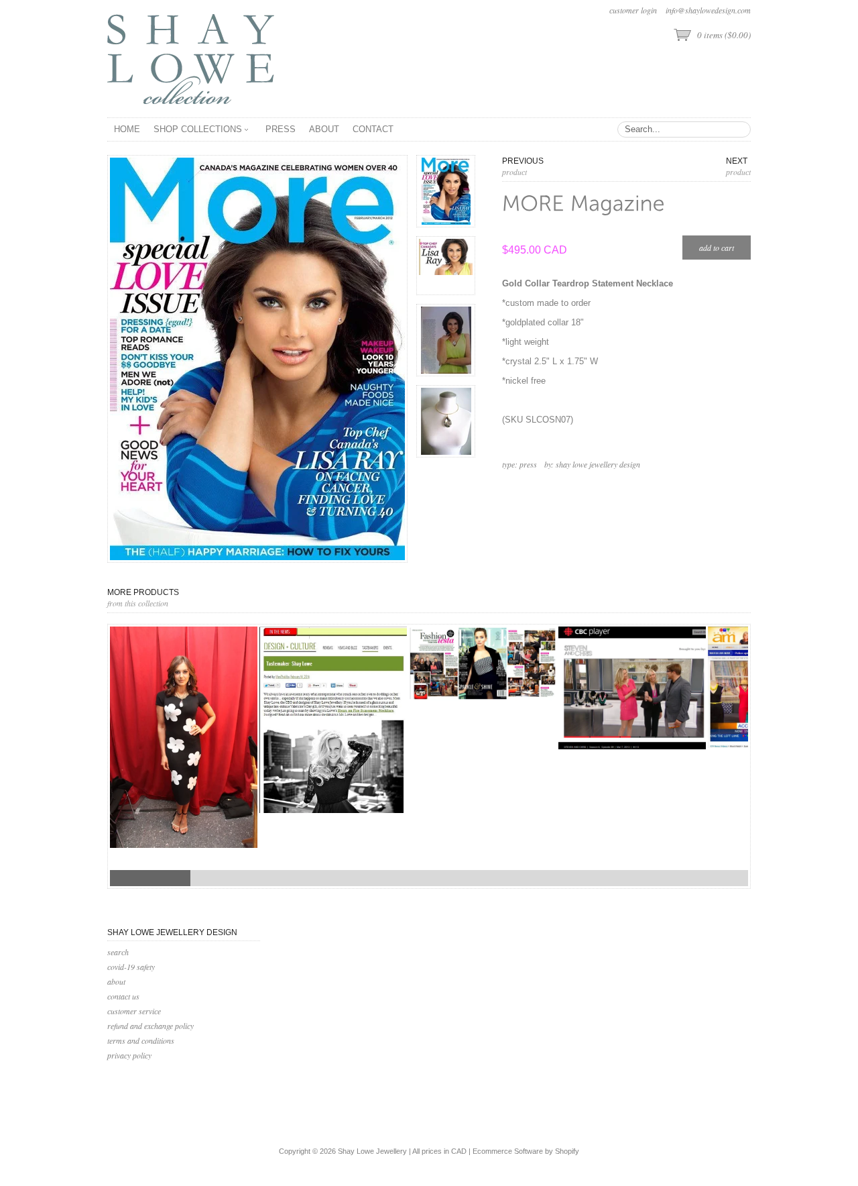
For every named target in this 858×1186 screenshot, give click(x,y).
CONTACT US (123, 996)
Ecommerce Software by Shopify (526, 1151)
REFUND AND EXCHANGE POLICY (150, 1025)
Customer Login (633, 10)
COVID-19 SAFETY (131, 966)
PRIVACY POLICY (129, 1055)
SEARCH (118, 952)
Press (528, 464)
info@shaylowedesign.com (708, 10)
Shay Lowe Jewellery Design (598, 464)
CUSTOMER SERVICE (134, 1011)
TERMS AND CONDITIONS (140, 1040)
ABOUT (116, 981)
